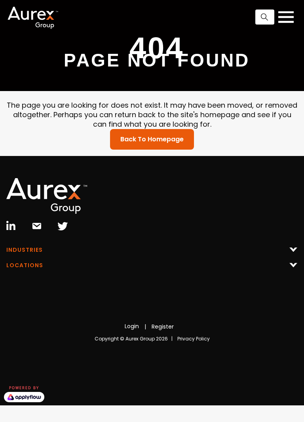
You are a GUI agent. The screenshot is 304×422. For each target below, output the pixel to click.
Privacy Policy (193, 338)
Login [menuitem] (132, 326)
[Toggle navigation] (286, 17)
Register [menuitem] (163, 327)
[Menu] (152, 251)
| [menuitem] (145, 327)
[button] (264, 17)
